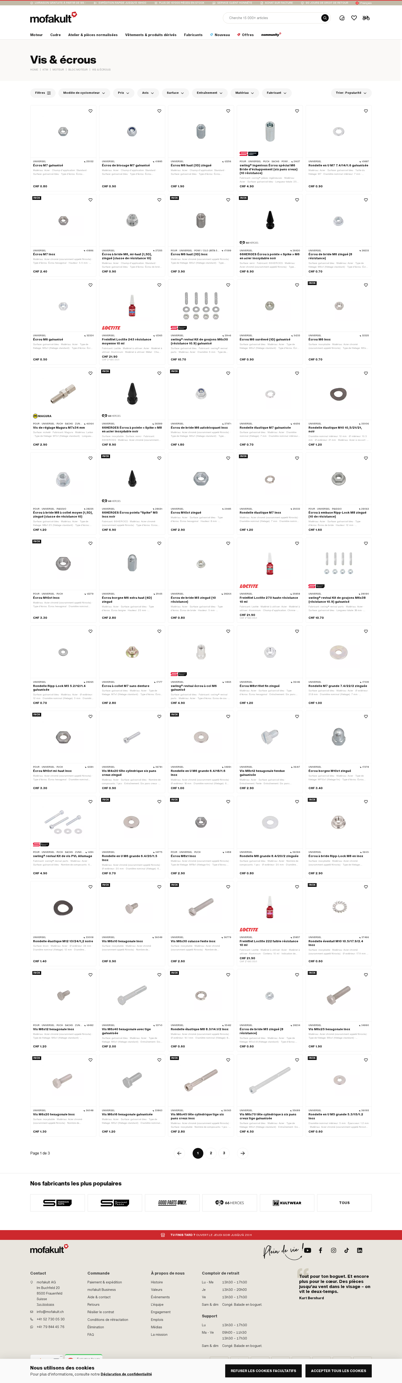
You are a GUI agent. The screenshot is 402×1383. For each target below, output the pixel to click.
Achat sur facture (279, 2)
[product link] (63, 148)
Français (366, 3)
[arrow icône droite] (242, 1153)
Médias (156, 1327)
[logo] (53, 17)
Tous (344, 1203)
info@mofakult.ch (50, 1311)
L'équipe (157, 1304)
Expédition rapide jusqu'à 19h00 (122, 2)
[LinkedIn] (359, 1250)
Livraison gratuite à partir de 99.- (60, 2)
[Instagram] (333, 1250)
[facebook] (320, 1250)
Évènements (160, 1297)
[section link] (271, 36)
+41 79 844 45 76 (50, 1327)
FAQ (90, 1334)
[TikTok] (346, 1250)
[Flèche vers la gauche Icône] (179, 1153)
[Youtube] (307, 1250)
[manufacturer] (57, 1202)
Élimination (95, 1327)
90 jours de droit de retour (327, 2)
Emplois (157, 1319)
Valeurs (156, 1289)
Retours (93, 1304)
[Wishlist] (354, 18)
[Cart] (366, 18)
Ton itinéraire (45, 1304)
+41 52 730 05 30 (51, 1319)
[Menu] (61, 1357)
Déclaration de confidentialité (126, 1374)
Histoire (157, 1282)
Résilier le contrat (100, 1312)
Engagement (161, 1312)
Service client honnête (234, 2)
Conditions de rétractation (107, 1319)
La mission (159, 1334)
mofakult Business (101, 1289)
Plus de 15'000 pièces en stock (181, 2)
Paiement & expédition (104, 1282)
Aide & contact (99, 1297)
